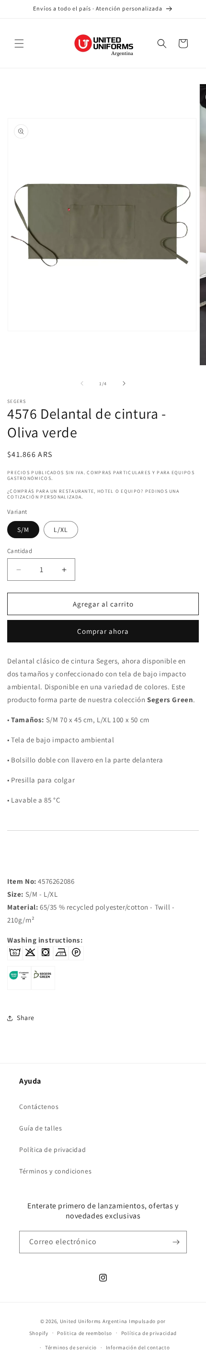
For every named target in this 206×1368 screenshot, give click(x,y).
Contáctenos (39, 1106)
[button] (19, 43)
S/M (23, 529)
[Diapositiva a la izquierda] (81, 383)
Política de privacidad (52, 1149)
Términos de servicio (71, 1347)
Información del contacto (138, 1347)
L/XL (61, 529)
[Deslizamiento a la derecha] (124, 383)
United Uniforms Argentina (94, 1321)
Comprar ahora (103, 631)
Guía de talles (40, 1128)
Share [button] (25, 1017)
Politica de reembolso (84, 1333)
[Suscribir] (175, 1242)
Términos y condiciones (55, 1171)
